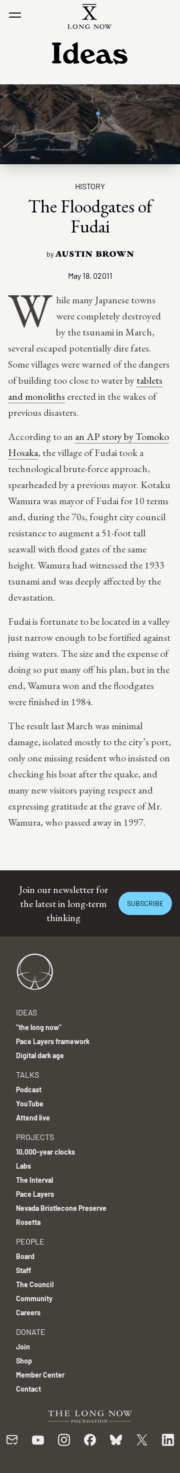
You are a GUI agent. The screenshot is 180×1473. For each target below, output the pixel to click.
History (90, 186)
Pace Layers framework (53, 1041)
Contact (28, 1389)
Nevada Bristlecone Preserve (61, 1208)
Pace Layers (35, 1194)
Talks (27, 1074)
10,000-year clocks (45, 1152)
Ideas (26, 1012)
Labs (23, 1166)
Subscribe (145, 903)
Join (23, 1346)
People (30, 1241)
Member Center (40, 1375)
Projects (35, 1137)
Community (34, 1298)
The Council (35, 1284)
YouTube (30, 1103)
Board (25, 1256)
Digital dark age (40, 1055)
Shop (24, 1360)
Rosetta (28, 1222)
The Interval (34, 1180)
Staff (23, 1270)
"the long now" (39, 1027)
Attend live (33, 1117)
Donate (31, 1331)
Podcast (29, 1089)
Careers (28, 1312)
